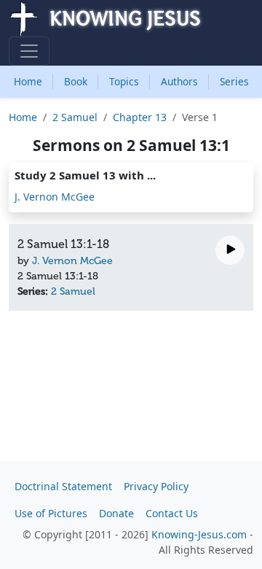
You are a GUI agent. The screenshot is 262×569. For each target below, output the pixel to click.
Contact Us (172, 513)
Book (75, 81)
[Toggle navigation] (29, 51)
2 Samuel (75, 117)
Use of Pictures (51, 513)
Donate (116, 513)
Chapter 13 (140, 117)
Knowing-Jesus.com (199, 534)
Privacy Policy (156, 486)
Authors (179, 81)
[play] (230, 250)
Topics (124, 81)
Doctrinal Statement (63, 486)
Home (28, 81)
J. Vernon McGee (55, 197)
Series (234, 81)
